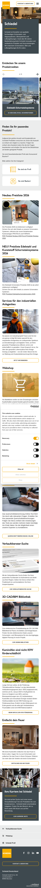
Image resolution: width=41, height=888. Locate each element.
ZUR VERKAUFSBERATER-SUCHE (20, 589)
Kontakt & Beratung (25, 3)
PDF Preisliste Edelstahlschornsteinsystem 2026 (18, 294)
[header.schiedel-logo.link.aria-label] (6, 4)
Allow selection (20, 474)
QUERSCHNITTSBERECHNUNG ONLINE (20, 536)
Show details (30, 463)
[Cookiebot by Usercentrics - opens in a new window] (30, 406)
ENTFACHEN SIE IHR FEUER (20, 763)
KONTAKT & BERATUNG (20, 863)
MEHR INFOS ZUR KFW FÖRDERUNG (21, 712)
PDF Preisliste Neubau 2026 (12, 236)
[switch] (36, 444)
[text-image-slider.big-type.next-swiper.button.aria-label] (37, 74)
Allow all (20, 469)
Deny (20, 480)
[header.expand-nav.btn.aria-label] (37, 3)
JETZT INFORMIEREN (20, 360)
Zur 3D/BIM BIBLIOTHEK (20, 642)
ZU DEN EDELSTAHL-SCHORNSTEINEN (20, 113)
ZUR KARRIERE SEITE (20, 816)
